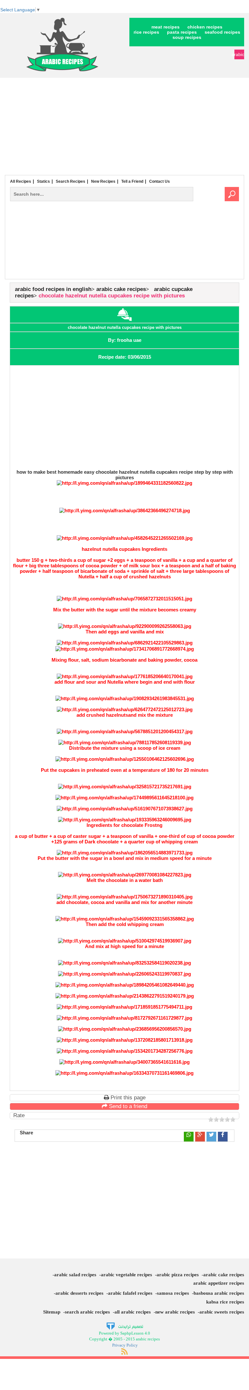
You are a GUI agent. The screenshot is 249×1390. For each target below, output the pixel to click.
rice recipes (146, 32)
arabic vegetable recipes (126, 1274)
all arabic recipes (132, 1312)
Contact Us (159, 181)
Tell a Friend (132, 181)
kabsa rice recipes (225, 1301)
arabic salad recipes (75, 1274)
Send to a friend (127, 1106)
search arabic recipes (87, 1312)
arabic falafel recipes (130, 1293)
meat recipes (165, 26)
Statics (43, 181)
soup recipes (186, 37)
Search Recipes (70, 181)
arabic (239, 54)
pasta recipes (182, 32)
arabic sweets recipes (221, 1312)
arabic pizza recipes (178, 1274)
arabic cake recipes (121, 289)
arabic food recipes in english (53, 289)
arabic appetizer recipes (218, 1283)
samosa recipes (173, 1293)
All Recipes (20, 181)
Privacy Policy (125, 1345)
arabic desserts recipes (79, 1293)
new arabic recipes (175, 1312)
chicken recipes (204, 26)
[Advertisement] (124, 126)
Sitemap (51, 1312)
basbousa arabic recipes (219, 1293)
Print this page (127, 1098)
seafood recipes (222, 32)
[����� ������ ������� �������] (124, 1325)
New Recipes (103, 181)
